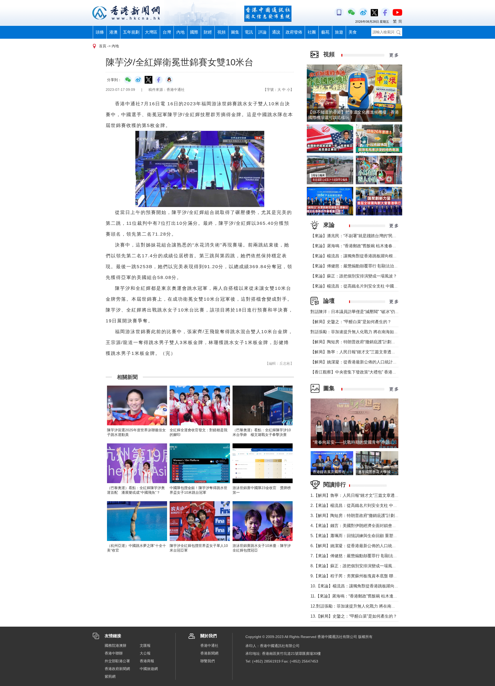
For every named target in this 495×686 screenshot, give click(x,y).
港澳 (113, 32)
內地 (180, 32)
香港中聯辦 (114, 653)
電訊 (249, 32)
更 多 (394, 55)
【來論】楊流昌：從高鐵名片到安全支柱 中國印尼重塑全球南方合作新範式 (379, 286)
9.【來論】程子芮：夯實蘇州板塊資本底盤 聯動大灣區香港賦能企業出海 (376, 576)
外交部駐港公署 (117, 661)
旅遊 (339, 32)
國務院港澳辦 (115, 645)
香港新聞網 (209, 653)
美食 (353, 32)
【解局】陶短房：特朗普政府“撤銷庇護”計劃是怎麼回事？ (363, 342)
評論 (262, 32)
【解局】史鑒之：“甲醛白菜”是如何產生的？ (350, 322)
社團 (312, 32)
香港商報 (147, 661)
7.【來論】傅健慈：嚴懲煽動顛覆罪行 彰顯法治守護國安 (362, 556)
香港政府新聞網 (117, 669)
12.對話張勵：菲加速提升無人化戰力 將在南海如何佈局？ (363, 606)
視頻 (221, 32)
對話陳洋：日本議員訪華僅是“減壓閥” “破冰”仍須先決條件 (363, 311)
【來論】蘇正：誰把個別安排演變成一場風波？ (353, 276)
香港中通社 (209, 645)
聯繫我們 (207, 661)
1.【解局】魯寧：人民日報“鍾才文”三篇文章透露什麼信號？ (364, 495)
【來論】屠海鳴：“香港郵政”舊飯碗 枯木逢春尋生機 (357, 246)
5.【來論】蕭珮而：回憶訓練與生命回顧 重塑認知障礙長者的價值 (370, 535)
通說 (276, 32)
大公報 (145, 653)
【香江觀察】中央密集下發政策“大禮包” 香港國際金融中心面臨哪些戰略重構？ (382, 372)
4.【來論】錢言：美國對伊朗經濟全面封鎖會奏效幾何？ (361, 525)
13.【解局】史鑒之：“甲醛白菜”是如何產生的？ (353, 616)
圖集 (235, 32)
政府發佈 (294, 32)
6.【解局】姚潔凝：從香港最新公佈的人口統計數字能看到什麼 (367, 546)
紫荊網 (110, 676)
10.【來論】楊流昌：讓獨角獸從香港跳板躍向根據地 (358, 586)
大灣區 (151, 32)
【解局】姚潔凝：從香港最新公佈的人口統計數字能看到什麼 (366, 362)
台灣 (167, 32)
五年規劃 (131, 32)
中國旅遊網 (149, 669)
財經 (208, 32)
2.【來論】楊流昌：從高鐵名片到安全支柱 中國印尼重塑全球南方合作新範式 (380, 505)
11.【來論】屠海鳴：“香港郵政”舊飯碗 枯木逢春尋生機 (360, 596)
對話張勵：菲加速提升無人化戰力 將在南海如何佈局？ (360, 332)
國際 (194, 32)
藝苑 (325, 32)
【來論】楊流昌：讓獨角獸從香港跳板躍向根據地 (355, 256)
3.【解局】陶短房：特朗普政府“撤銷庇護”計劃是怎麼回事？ (364, 515)
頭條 (100, 32)
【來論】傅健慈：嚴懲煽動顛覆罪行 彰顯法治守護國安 (360, 266)
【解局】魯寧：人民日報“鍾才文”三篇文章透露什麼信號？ (363, 352)
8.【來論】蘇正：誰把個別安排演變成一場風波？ (355, 566)
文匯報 (145, 645)
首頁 (102, 46)
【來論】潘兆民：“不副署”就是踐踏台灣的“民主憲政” (358, 236)
